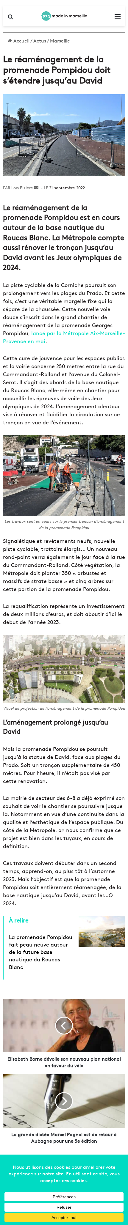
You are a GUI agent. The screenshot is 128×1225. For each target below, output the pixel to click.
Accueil (20, 40)
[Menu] (118, 18)
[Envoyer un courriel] (36, 187)
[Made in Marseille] (64, 16)
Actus (39, 40)
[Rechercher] (10, 18)
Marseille (60, 40)
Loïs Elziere (22, 187)
